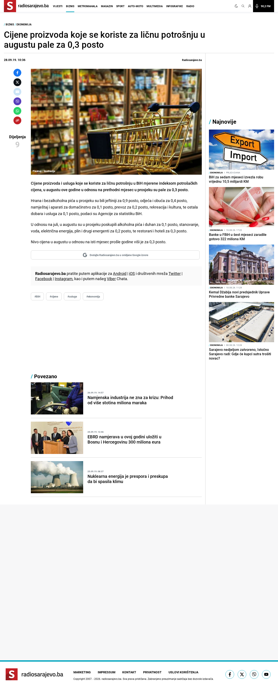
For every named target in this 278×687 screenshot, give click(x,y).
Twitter (175, 273)
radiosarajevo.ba (111, 678)
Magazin (107, 6)
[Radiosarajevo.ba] (34, 674)
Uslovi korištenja (183, 672)
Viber (111, 278)
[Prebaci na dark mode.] (237, 6)
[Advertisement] (116, 335)
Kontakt (129, 672)
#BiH (37, 296)
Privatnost (152, 672)
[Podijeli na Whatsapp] (17, 111)
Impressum (106, 672)
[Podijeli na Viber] (17, 101)
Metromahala (88, 6)
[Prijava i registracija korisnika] (250, 6)
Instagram (64, 278)
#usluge (72, 296)
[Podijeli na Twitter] (17, 82)
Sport (120, 6)
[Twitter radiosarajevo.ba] (242, 674)
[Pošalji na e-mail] (17, 92)
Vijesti (58, 6)
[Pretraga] (243, 6)
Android (119, 273)
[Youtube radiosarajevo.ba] (266, 674)
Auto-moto (135, 6)
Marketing (82, 672)
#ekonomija (93, 296)
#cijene (54, 296)
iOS (132, 273)
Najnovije (224, 121)
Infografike (174, 6)
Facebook (43, 278)
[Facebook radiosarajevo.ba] (229, 674)
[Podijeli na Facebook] (17, 73)
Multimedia (155, 6)
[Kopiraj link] (17, 120)
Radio (190, 6)
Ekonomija (24, 24)
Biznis (70, 6)
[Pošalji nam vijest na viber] (254, 674)
